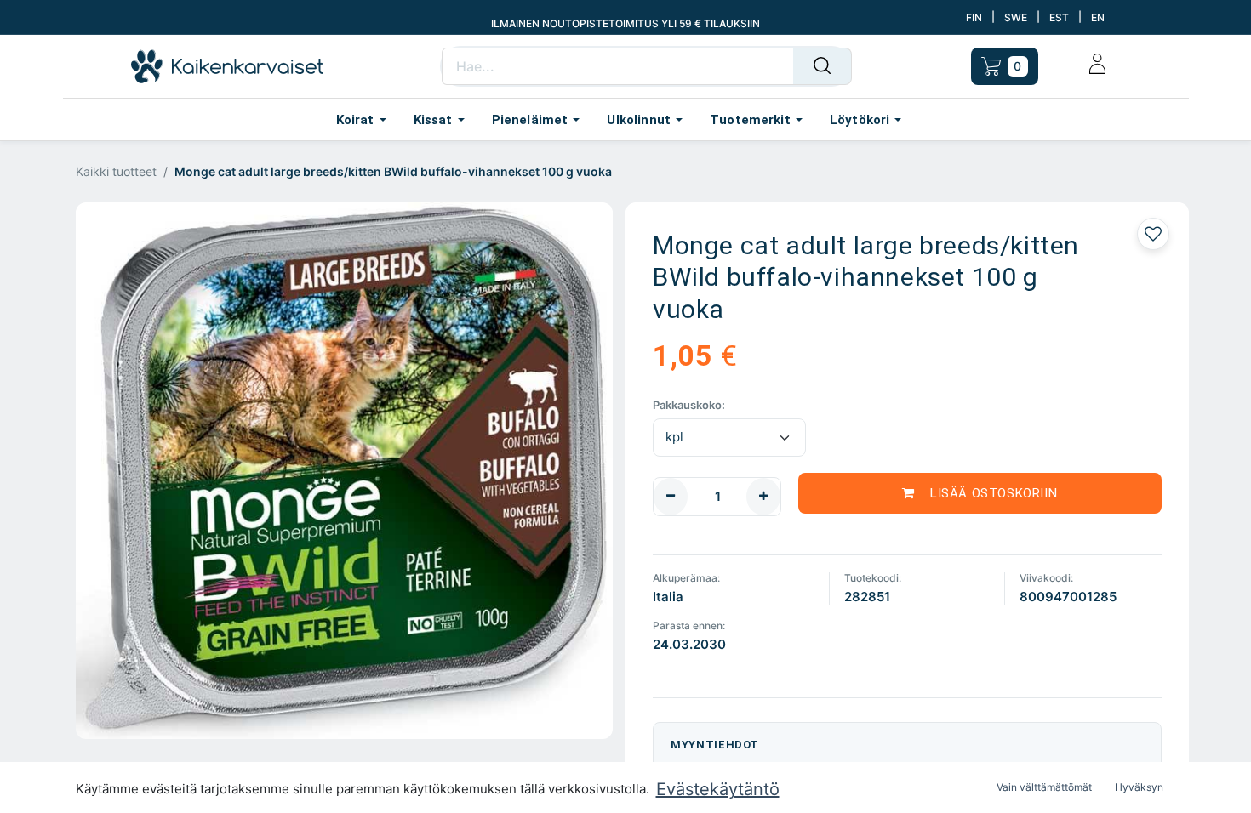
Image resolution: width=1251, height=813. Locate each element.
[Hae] (822, 66)
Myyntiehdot (715, 744)
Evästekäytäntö (718, 789)
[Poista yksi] (671, 496)
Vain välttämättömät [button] (1044, 787)
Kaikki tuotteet (116, 171)
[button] (980, 493)
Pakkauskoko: (689, 405)
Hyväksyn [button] (1139, 787)
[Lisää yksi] (763, 496)
